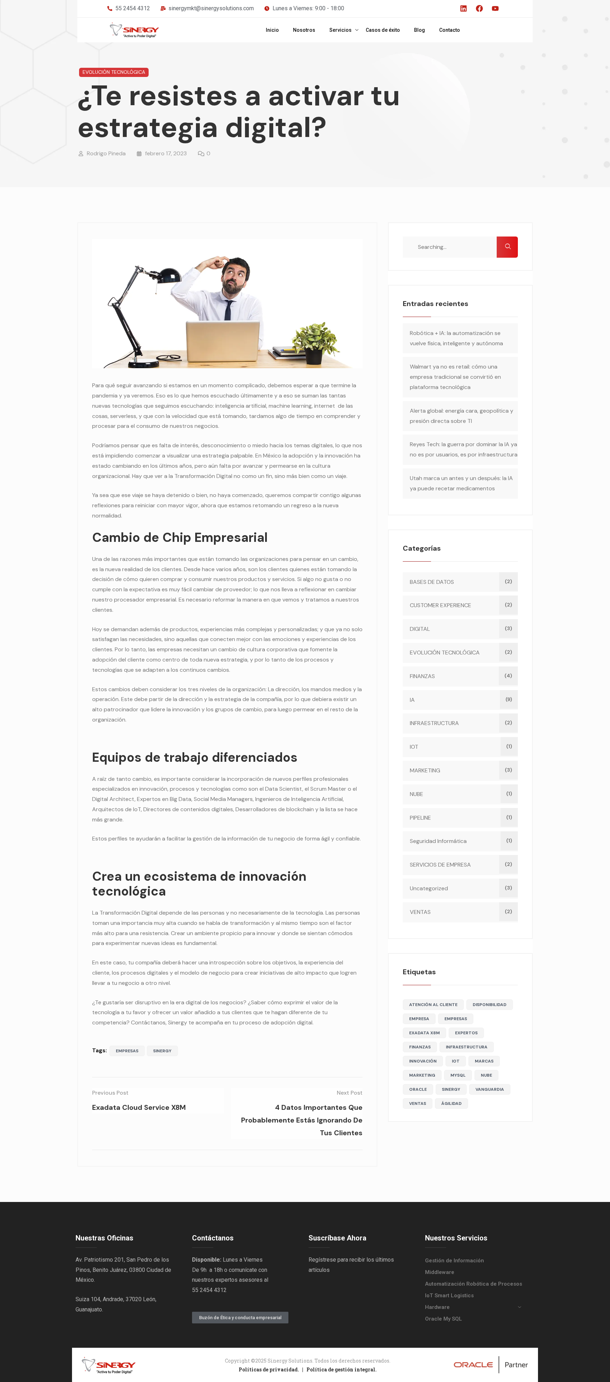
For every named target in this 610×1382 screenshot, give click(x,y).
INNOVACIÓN (423, 1061)
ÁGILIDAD (451, 1103)
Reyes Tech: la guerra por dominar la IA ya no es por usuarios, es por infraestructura (464, 449)
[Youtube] (495, 8)
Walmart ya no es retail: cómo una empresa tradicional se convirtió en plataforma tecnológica (455, 377)
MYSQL (458, 1075)
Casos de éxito (383, 30)
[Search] (507, 247)
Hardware (437, 1307)
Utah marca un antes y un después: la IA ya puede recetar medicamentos (461, 483)
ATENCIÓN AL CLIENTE (433, 1004)
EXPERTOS (466, 1033)
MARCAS (484, 1061)
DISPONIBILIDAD (490, 1004)
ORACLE (418, 1089)
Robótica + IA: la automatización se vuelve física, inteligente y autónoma (456, 338)
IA (412, 700)
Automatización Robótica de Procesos (473, 1284)
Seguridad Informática (438, 841)
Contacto (449, 30)
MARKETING (425, 770)
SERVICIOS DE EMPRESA (440, 864)
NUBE (416, 794)
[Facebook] (479, 8)
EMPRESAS (127, 1051)
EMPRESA (419, 1019)
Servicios (340, 30)
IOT (414, 746)
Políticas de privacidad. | (272, 1369)
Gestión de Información (454, 1260)
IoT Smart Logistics (449, 1295)
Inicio (272, 30)
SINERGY (162, 1051)
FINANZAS (422, 676)
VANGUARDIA (490, 1089)
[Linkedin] (463, 8)
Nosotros (304, 30)
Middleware (439, 1272)
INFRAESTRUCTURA (434, 723)
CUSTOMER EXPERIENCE (440, 605)
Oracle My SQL (443, 1319)
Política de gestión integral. (341, 1369)
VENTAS (420, 912)
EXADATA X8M (424, 1033)
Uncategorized (429, 888)
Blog (419, 30)
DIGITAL (420, 629)
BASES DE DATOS (432, 582)
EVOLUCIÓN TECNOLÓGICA (114, 72)
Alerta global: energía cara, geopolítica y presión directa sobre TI (461, 416)
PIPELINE (420, 817)
